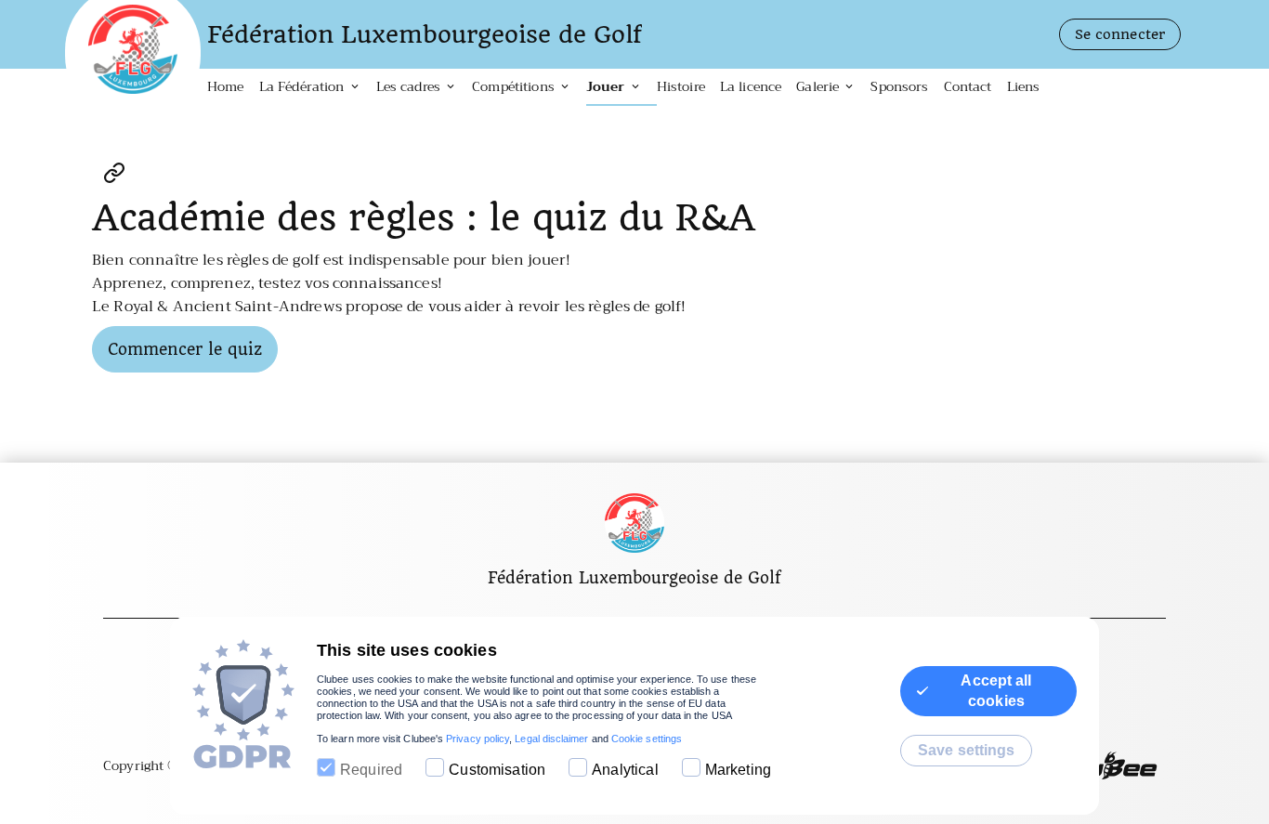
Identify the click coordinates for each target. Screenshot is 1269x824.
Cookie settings (646, 738)
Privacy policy (477, 738)
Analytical (625, 770)
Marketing (738, 770)
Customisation (497, 770)
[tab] (233, 87)
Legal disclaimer (551, 738)
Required (371, 770)
